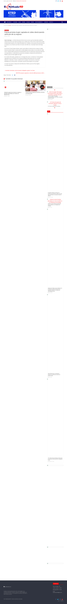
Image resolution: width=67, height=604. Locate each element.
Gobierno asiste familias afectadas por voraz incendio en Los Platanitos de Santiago (54, 204)
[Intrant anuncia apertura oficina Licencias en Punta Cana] (18, 81)
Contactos (61, 600)
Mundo (32, 22)
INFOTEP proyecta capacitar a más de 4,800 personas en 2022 (30, 73)
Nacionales (9, 22)
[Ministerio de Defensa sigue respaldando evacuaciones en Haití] (40, 81)
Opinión (23, 22)
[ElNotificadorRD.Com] (5, 22)
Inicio (59, 600)
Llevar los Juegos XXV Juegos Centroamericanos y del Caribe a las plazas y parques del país (55, 97)
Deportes (46, 22)
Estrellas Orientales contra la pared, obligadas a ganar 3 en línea (19, 70)
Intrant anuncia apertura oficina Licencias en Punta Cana (18, 93)
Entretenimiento (38, 22)
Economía (15, 22)
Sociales (28, 22)
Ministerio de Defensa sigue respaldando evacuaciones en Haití (39, 93)
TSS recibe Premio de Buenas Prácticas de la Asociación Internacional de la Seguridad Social (55, 459)
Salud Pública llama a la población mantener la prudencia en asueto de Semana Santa (54, 374)
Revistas (51, 22)
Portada (9, 25)
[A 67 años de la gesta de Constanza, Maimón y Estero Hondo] (55, 102)
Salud (19, 22)
